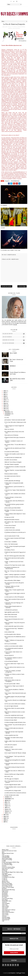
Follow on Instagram (8, 343)
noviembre (8, 413)
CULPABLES (7, 415)
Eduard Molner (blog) (7, 858)
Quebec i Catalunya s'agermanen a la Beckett (14, 574)
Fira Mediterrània (21, 26)
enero (6, 812)
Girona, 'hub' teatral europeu (11, 544)
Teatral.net (4, 902)
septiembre (8, 798)
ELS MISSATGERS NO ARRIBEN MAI (13, 457)
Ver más (15, 324)
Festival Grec (5, 869)
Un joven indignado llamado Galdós (12, 784)
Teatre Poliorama (6, 911)
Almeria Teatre (5, 849)
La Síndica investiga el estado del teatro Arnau (15, 722)
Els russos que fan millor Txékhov (12, 683)
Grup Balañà (5, 873)
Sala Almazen (5, 892)
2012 (5, 410)
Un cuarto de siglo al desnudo (11, 706)
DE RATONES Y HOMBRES (10, 541)
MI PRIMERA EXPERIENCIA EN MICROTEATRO (11, 568)
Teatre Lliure (5, 908)
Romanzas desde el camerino (11, 473)
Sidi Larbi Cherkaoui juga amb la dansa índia (14, 555)
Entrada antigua (22, 286)
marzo (6, 809)
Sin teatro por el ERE (9, 517)
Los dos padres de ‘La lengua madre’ (12, 790)
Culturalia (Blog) (5, 857)
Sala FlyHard (5, 894)
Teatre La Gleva (5, 906)
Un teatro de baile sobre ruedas (11, 795)
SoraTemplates (11, 973)
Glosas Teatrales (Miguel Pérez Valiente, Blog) (12, 872)
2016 (5, 403)
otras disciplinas (16, 28)
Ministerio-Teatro (6, 882)
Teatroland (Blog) (6, 917)
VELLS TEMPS (13, 353)
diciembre (7, 412)
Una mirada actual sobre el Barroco (12, 476)
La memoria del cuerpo (9, 527)
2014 (5, 407)
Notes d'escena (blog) (7, 883)
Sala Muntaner (5, 896)
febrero (7, 811)
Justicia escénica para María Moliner (12, 507)
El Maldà (4, 860)
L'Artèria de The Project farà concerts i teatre (14, 565)
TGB (3, 921)
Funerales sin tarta (8, 677)
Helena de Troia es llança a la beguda (12, 462)
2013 (5, 408)
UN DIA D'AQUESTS (9, 655)
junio (6, 804)
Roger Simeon (5, 891)
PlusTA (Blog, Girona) (7, 886)
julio (6, 802)
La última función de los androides (12, 530)
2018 (5, 399)
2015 (5, 405)
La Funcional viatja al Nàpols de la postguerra (14, 717)
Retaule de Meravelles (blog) (8, 889)
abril (6, 807)
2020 (5, 396)
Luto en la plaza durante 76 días (11, 536)
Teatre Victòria (5, 914)
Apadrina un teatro (8, 747)
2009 (5, 818)
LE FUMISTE (4, 205)
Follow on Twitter (8, 333)
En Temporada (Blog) (7, 863)
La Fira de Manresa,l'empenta (11, 661)
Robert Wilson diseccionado (10, 614)
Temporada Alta (5, 919)
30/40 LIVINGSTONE (9, 632)
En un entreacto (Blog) (7, 864)
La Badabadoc (5, 875)
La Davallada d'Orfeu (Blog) (8, 877)
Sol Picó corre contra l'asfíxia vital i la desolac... (15, 703)
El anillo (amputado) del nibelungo (12, 480)
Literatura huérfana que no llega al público (14, 774)
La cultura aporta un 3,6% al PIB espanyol (14, 597)
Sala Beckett (4, 893)
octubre (7, 796)
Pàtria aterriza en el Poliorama (11, 435)
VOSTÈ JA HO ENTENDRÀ (10, 643)
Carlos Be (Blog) (5, 855)
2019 (5, 398)
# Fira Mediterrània (15, 181)
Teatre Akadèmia (5, 903)
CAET (3, 854)
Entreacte (4, 865)
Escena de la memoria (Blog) (8, 867)
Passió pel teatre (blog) (7, 884)
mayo (6, 805)
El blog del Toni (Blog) (7, 859)
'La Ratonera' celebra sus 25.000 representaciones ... (11, 587)
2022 (5, 392)
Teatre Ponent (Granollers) (8, 912)
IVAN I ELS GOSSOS (9, 429)
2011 (5, 814)
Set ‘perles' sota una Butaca (10, 459)
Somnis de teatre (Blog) (7, 898)
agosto (7, 800)
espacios (15, 26)
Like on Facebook (7, 336)
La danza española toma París (11, 735)
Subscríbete (14, 952)
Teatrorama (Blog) (6, 918)
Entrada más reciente (6, 286)
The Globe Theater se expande (11, 464)
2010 (5, 816)
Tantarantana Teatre (6, 901)
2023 (5, 391)
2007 (5, 821)
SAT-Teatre (4, 897)
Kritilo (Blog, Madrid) (6, 874)
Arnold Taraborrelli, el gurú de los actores (13, 626)
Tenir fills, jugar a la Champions (11, 778)
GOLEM (3, 228)
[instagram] (17, 1)
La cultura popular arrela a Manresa (12, 634)
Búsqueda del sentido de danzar (11, 519)
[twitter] (14, 1)
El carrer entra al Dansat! (10, 525)
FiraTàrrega (4, 870)
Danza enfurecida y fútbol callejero (12, 580)
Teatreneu (4, 916)
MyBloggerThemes (20, 973)
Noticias (10, 28)
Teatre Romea (5, 913)
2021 (5, 394)
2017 (5, 401)
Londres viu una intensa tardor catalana (13, 646)
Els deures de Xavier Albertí (10, 720)
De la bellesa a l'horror (9, 549)
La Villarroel (4, 879)
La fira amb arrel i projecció (10, 744)
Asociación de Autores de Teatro (9, 850)
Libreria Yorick (5, 881)
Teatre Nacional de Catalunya (8, 909)
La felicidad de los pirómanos (11, 610)
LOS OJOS (6, 478)
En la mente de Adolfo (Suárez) (11, 451)
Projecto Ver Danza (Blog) (8, 887)
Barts (3, 852)
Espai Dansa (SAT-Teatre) (7, 868)
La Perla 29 (4, 878)
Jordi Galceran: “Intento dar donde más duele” (14, 420)
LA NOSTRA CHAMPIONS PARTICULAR (13, 715)
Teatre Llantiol (5, 907)
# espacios (7, 181)
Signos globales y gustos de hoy (11, 612)
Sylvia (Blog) (5, 899)
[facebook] (11, 1)
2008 (5, 820)
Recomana (4, 888)
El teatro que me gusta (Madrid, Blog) (10, 862)
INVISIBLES (13, 366)
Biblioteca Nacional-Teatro (8, 853)
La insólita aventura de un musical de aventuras (15, 792)
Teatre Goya (4, 904)
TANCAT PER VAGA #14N (10, 616)
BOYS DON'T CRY (8, 776)
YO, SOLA (6, 417)
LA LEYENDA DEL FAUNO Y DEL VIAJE (10, 250)
